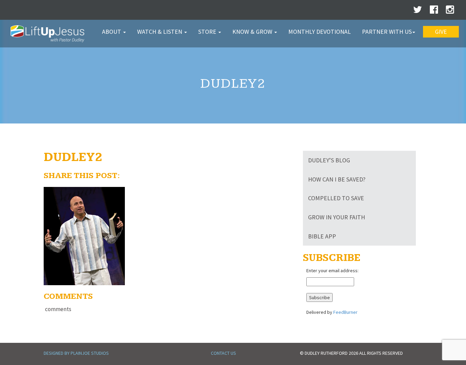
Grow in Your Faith (336, 217)
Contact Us (223, 353)
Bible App (322, 236)
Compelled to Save (336, 198)
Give (441, 31)
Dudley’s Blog (329, 160)
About (112, 31)
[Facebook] (434, 11)
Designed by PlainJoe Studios (76, 353)
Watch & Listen (160, 31)
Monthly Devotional (319, 31)
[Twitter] (417, 11)
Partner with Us (387, 31)
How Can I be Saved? (336, 179)
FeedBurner (345, 312)
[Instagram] (450, 11)
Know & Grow (253, 31)
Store (208, 31)
